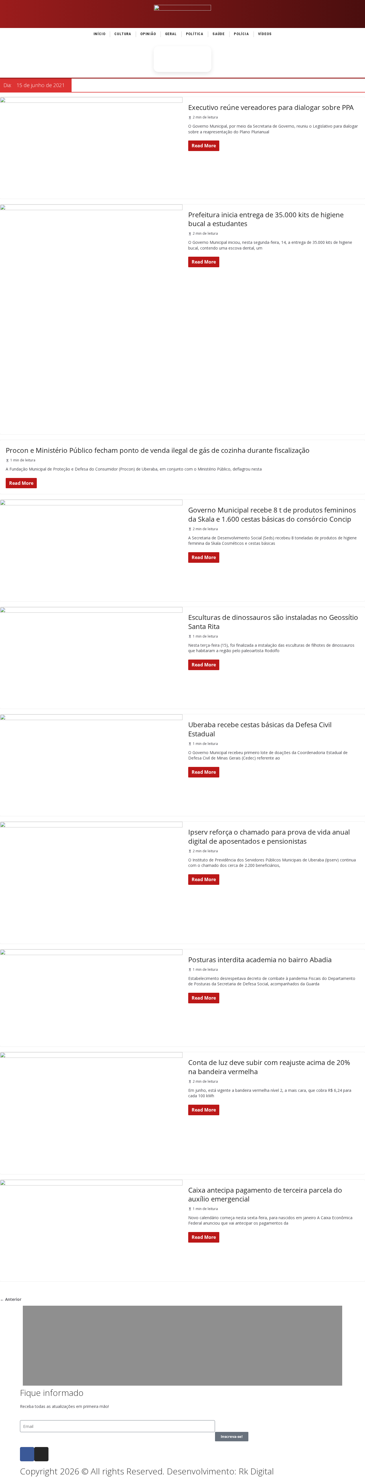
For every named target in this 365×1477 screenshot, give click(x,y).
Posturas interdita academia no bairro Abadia (260, 959)
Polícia (241, 34)
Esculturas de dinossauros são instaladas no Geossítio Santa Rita (273, 621)
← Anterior (10, 1299)
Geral (171, 34)
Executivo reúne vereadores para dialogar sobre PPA (271, 107)
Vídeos (265, 34)
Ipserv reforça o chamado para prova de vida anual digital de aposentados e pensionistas (269, 836)
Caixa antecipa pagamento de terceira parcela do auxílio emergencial (265, 1194)
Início (100, 34)
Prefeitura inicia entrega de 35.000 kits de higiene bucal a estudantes (266, 219)
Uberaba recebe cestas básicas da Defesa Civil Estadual (260, 729)
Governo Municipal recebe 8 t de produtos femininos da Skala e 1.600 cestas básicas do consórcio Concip (272, 514)
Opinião (148, 34)
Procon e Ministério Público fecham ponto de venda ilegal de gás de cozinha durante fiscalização (158, 450)
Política (194, 34)
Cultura (122, 34)
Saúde (218, 34)
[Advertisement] (182, 1346)
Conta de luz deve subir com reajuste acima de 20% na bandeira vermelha (269, 1067)
